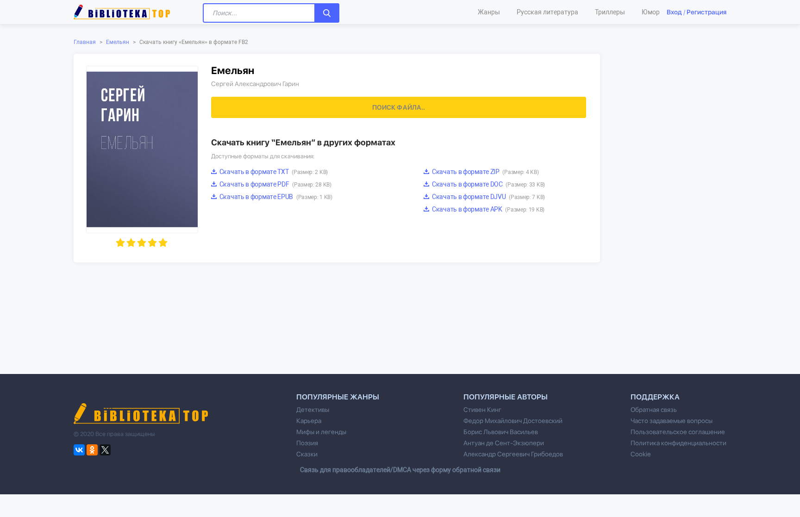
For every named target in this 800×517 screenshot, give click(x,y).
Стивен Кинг (482, 409)
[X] (105, 449)
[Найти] (326, 13)
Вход (674, 12)
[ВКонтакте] (79, 449)
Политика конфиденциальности (678, 443)
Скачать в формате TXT (273, 171)
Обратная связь (654, 409)
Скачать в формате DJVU (488, 196)
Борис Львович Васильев (500, 432)
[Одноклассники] (92, 449)
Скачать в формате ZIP (484, 171)
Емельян (117, 42)
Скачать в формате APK (487, 209)
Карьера (308, 420)
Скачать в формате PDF (274, 184)
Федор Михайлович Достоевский (512, 420)
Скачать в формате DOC (488, 184)
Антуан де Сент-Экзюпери (503, 443)
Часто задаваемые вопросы (671, 420)
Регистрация (706, 12)
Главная (85, 42)
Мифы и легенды (321, 432)
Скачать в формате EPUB (275, 196)
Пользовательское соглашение (678, 432)
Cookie (640, 454)
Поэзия (307, 443)
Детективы (312, 409)
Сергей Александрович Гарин (255, 83)
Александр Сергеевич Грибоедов (513, 454)
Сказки (307, 454)
